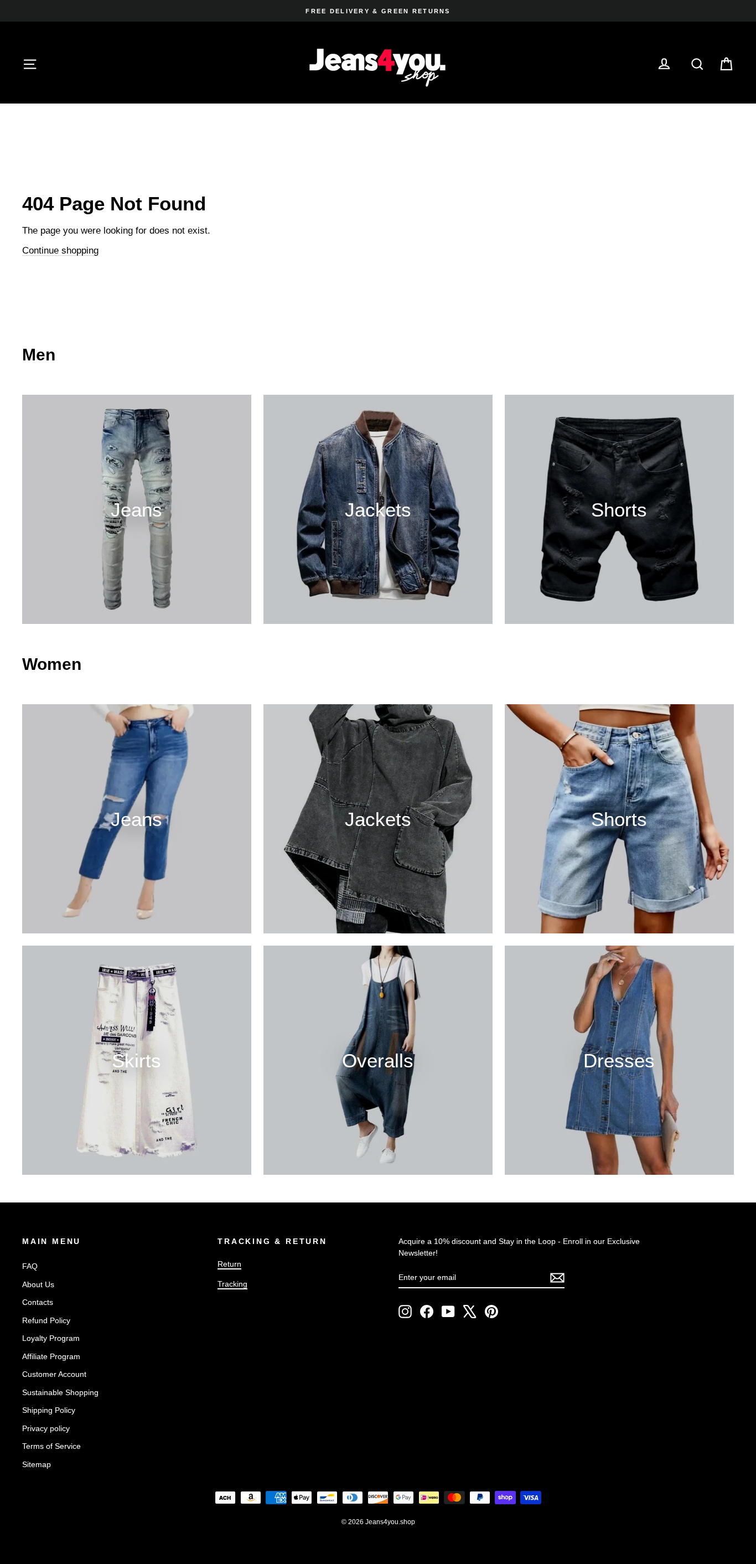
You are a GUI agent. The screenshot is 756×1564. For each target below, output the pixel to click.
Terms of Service (51, 1446)
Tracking (232, 1283)
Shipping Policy (48, 1410)
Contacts (37, 1302)
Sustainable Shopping (60, 1392)
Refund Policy (46, 1320)
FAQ (30, 1266)
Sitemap (36, 1464)
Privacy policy (46, 1428)
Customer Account (54, 1374)
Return (229, 1264)
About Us (38, 1284)
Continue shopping (60, 250)
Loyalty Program (51, 1338)
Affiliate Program (51, 1356)
